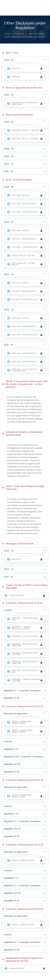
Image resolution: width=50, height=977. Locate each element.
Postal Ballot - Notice (23, 255)
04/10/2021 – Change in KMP (25, 636)
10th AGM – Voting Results (25, 335)
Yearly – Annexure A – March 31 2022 (23, 722)
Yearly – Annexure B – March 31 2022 (23, 731)
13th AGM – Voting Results (25, 212)
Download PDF (17, 595)
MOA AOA (16, 68)
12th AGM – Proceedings (24, 239)
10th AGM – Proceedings (24, 326)
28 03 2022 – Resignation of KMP (25, 671)
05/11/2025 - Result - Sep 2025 (25, 139)
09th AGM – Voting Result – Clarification (25, 370)
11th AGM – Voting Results (24, 299)
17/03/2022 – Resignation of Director (25, 662)
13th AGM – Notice (20, 195)
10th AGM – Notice (20, 318)
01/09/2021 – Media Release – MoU (25, 619)
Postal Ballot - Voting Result (23, 264)
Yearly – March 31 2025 (23, 925)
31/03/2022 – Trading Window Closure (26, 680)
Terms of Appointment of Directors (25, 103)
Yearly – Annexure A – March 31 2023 (23, 796)
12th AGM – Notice (20, 230)
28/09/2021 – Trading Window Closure (21, 628)
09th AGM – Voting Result (24, 361)
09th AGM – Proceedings (24, 353)
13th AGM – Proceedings (24, 204)
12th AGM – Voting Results (25, 247)
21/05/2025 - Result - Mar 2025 (25, 130)
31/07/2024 (16, 559)
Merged (16, 77)
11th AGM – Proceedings (24, 291)
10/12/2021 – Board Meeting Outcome (25, 653)
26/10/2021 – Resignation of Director (25, 645)
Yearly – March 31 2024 (23, 860)
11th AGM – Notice (20, 283)
